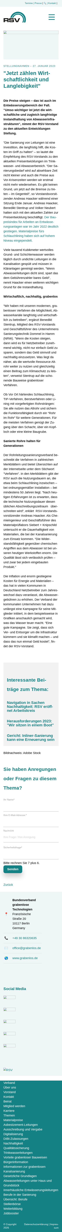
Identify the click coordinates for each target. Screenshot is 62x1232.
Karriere (8, 1110)
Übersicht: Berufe (15, 1199)
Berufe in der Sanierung (19, 1194)
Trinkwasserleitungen (18, 1152)
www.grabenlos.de (25, 958)
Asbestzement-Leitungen (20, 1124)
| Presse (37, 3)
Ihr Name (8, 799)
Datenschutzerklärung (36, 1224)
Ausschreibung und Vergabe (22, 1129)
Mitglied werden (14, 1106)
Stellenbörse (12, 1204)
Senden (12, 869)
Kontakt (8, 1097)
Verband (9, 1083)
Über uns (9, 1087)
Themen (9, 1115)
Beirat (7, 1101)
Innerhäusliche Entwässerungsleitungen (30, 1190)
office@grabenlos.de (26, 948)
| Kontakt (52, 3)
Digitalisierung (13, 1134)
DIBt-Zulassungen (15, 1138)
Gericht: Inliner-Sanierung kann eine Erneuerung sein (30, 737)
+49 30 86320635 (24, 938)
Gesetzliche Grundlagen (20, 1176)
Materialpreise (13, 1120)
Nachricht (8, 830)
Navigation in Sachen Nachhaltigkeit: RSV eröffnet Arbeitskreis (30, 706)
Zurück (8, 884)
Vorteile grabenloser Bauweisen (25, 1157)
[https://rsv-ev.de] (14, 21)
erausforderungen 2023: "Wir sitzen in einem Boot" (30, 723)
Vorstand (9, 1092)
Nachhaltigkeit (13, 1143)
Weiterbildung (12, 1208)
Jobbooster (11, 1213)
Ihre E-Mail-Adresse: (15, 815)
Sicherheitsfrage (12, 847)
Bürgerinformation (15, 1162)
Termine (29, 3)
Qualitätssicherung (16, 1148)
